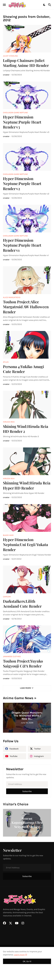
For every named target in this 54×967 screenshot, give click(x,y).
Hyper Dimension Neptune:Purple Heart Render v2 (22, 183)
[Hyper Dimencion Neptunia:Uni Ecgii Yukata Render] (27, 518)
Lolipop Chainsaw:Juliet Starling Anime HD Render (26, 63)
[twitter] (10, 923)
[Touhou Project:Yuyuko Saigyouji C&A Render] (27, 639)
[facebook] (4, 923)
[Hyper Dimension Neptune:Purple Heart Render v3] (27, 95)
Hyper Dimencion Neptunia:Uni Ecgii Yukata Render (25, 544)
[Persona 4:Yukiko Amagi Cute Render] (27, 345)
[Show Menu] (4, 4)
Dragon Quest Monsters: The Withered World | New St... (27, 715)
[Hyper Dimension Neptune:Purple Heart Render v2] (27, 157)
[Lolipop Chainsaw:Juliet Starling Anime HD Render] (27, 38)
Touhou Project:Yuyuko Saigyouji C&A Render (23, 663)
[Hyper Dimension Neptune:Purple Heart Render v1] (27, 218)
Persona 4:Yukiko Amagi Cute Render (23, 369)
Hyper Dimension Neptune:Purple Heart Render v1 (22, 245)
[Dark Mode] (44, 4)
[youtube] (16, 923)
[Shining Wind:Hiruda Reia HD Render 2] (27, 404)
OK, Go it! (27, 961)
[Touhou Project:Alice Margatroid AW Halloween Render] (27, 280)
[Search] (50, 4)
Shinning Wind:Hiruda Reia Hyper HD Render (26, 485)
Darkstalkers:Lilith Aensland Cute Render (22, 604)
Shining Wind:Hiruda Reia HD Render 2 (25, 429)
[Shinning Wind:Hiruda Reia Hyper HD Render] (27, 461)
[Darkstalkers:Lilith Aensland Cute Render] (27, 579)
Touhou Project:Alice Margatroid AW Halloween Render (26, 306)
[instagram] (22, 923)
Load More (25, 688)
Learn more (19, 954)
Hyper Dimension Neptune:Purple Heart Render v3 (22, 121)
